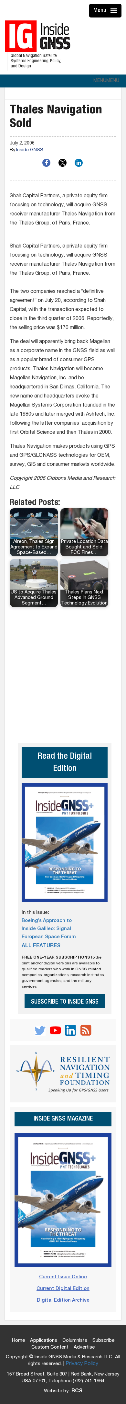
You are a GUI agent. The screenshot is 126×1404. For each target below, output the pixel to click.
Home (18, 1340)
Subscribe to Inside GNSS (65, 1002)
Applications (43, 1340)
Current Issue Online (63, 1277)
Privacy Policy (82, 1364)
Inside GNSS (29, 150)
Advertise (84, 1347)
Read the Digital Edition (64, 763)
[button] (106, 81)
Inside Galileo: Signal (46, 928)
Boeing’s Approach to (47, 920)
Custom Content (49, 1347)
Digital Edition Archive (63, 1300)
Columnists (74, 1340)
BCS (76, 1391)
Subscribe (103, 1340)
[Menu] (114, 10)
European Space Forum (49, 937)
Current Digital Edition (63, 1288)
